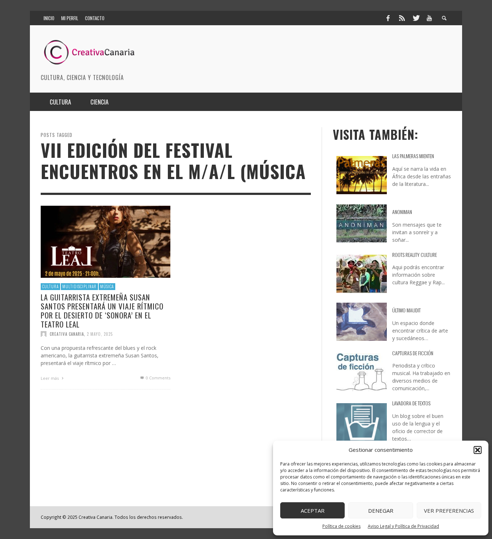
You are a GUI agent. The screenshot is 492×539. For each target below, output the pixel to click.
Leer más (50, 378)
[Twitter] (415, 18)
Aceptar (313, 510)
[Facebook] (388, 18)
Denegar (380, 510)
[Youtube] (429, 18)
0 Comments (157, 377)
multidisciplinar (79, 286)
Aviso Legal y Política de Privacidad (403, 526)
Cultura (50, 286)
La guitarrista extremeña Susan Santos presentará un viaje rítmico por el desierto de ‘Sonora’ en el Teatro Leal (102, 310)
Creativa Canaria (67, 334)
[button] (477, 450)
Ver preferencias (449, 510)
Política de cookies (341, 526)
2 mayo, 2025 (100, 334)
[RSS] (402, 18)
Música (107, 286)
